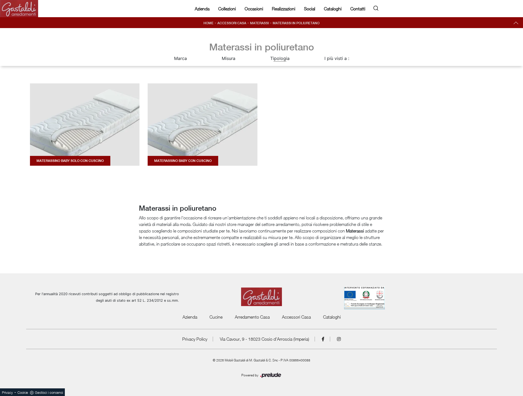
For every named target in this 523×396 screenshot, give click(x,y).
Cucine (216, 317)
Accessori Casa (231, 23)
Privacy (7, 392)
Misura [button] (228, 58)
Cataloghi (333, 8)
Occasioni (254, 8)
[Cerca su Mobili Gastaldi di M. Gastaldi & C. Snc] (376, 7)
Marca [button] (180, 58)
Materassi (259, 23)
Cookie (22, 392)
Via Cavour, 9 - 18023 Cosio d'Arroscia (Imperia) (264, 339)
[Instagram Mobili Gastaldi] (339, 339)
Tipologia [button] (280, 58)
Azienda (202, 8)
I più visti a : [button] (336, 58)
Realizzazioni (283, 8)
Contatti (357, 8)
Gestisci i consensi (49, 392)
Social (309, 8)
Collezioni (227, 8)
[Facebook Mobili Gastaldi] (323, 339)
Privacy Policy (194, 339)
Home (208, 23)
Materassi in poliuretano (296, 23)
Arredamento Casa (252, 317)
